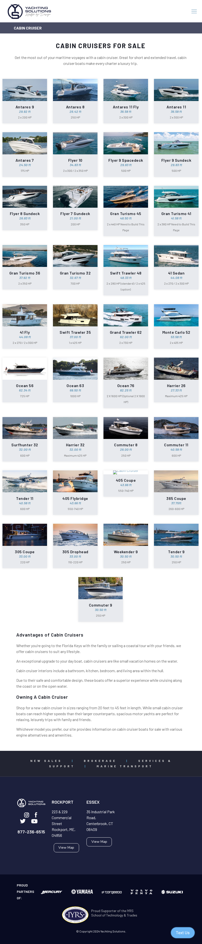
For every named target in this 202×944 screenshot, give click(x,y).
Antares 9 (25, 106)
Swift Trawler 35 (75, 332)
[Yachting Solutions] (29, 11)
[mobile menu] (194, 11)
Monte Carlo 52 (176, 332)
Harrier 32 (75, 444)
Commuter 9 (100, 605)
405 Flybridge (75, 498)
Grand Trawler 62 (126, 332)
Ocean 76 (126, 385)
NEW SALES (46, 760)
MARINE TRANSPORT (125, 766)
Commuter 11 (176, 444)
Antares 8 (75, 106)
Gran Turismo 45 (125, 213)
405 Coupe (126, 480)
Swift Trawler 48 (126, 273)
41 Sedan (176, 273)
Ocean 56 (25, 385)
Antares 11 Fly (126, 106)
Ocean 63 (75, 385)
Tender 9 (176, 551)
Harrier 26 (176, 385)
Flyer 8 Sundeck (25, 213)
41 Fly (25, 332)
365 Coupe (176, 498)
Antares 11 (176, 106)
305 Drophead (75, 551)
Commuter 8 (125, 444)
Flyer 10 (75, 160)
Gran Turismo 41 (176, 213)
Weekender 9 (126, 551)
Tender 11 (25, 498)
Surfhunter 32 (24, 444)
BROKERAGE (100, 760)
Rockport (62, 802)
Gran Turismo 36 (24, 273)
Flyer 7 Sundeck (75, 213)
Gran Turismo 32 (75, 273)
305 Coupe (25, 551)
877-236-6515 (31, 831)
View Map (66, 847)
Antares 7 (25, 160)
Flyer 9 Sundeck (176, 160)
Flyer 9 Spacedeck (125, 160)
